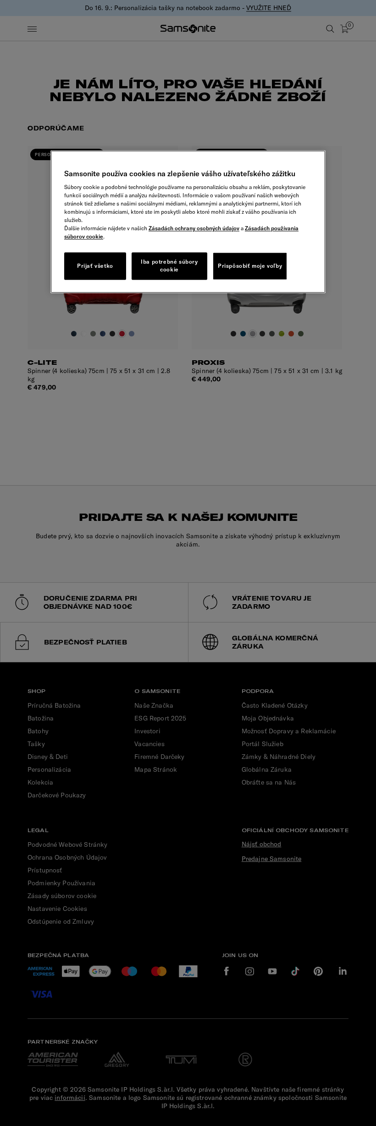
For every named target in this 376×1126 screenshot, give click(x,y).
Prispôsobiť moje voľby (250, 265)
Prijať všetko (95, 265)
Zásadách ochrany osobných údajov (194, 228)
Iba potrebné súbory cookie (169, 266)
